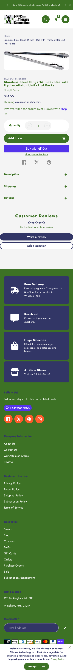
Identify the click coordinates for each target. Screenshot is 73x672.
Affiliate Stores (41, 374)
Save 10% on (19, 5)
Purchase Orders (14, 565)
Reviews (8, 462)
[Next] (65, 5)
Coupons (9, 541)
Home (7, 36)
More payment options (36, 154)
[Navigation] (65, 19)
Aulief (28, 5)
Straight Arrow (11, 90)
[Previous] (8, 5)
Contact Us (10, 450)
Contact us (29, 318)
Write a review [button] (36, 237)
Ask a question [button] (36, 246)
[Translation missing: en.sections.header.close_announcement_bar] (70, 5)
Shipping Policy (13, 495)
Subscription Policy (15, 501)
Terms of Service (13, 508)
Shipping (9, 102)
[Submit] (64, 627)
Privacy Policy (12, 483)
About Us (9, 444)
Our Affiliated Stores (16, 456)
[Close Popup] (70, 647)
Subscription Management (19, 578)
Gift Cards (10, 553)
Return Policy (11, 489)
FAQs (7, 547)
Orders (8, 559)
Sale (6, 572)
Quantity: (15, 125)
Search (8, 529)
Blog (6, 535)
